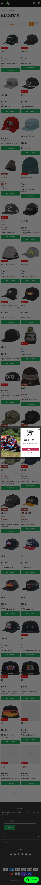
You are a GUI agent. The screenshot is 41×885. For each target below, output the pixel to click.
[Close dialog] (39, 429)
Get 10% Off (30, 449)
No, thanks (30, 452)
